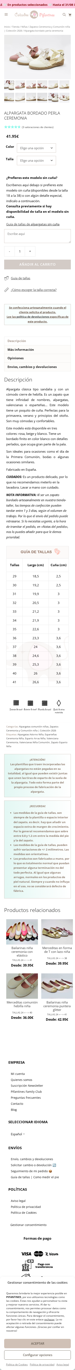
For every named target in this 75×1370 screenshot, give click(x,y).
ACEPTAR (37, 1343)
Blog (14, 1110)
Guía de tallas (20, 278)
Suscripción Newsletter (27, 1086)
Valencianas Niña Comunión (34, 742)
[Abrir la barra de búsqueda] (64, 14)
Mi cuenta (18, 1074)
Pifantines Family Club (26, 1092)
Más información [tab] (21, 349)
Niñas (24, 26)
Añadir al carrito (37, 264)
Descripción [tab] (17, 341)
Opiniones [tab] (16, 358)
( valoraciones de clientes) (38, 127)
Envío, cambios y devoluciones (32, 1159)
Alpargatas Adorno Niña (31, 734)
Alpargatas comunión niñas (34, 726)
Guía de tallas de (33, 224)
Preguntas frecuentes (26, 1098)
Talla (10, 159)
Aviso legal (62, 1364)
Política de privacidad (42, 1364)
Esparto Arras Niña (35, 738)
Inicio (7, 26)
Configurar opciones (37, 1355)
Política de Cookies (17, 1364)
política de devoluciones (32, 317)
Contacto (17, 1104)
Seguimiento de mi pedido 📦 (31, 1171)
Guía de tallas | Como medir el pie (35, 1177)
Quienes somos (21, 1080)
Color (10, 146)
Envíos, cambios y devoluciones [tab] (32, 367)
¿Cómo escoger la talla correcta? (33, 290)
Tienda (15, 26)
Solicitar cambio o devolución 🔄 (33, 1165)
